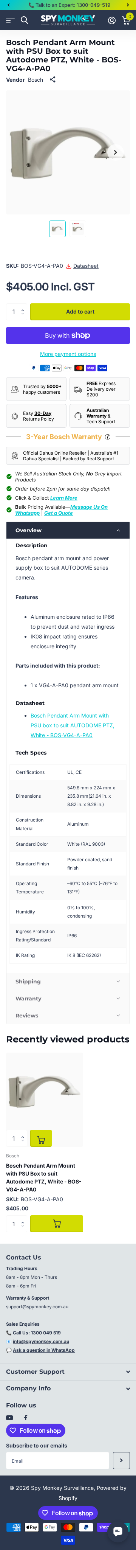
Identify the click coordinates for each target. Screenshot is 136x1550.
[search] (24, 20)
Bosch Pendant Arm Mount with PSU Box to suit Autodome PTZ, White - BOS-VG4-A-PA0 (44, 1177)
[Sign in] (112, 20)
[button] (8, 5)
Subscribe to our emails (36, 1445)
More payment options (68, 354)
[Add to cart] (41, 1138)
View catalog (10, 20)
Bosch (35, 79)
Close (68, 1372)
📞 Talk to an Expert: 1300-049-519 (69, 5)
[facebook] (25, 1418)
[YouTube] (9, 1418)
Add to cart (80, 311)
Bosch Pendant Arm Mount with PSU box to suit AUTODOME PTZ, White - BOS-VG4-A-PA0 (72, 725)
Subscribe (121, 1460)
